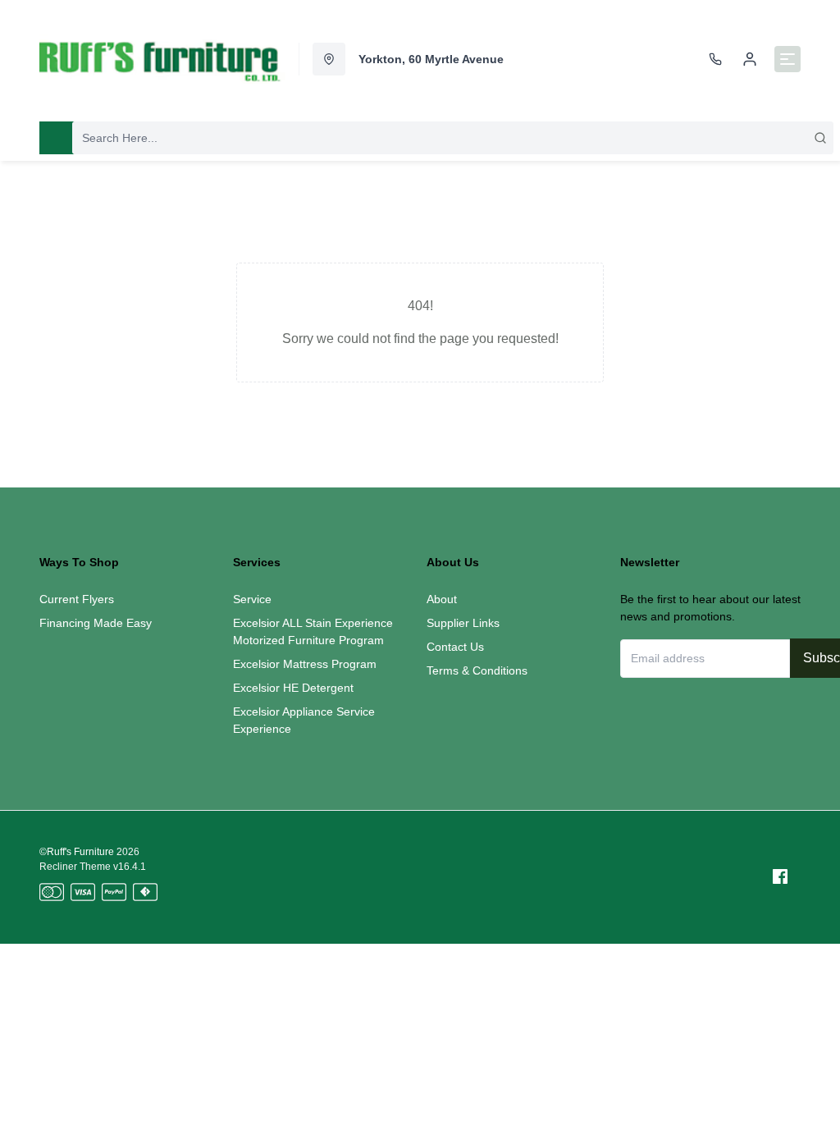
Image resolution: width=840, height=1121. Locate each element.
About (442, 599)
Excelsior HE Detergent (293, 687)
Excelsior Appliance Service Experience (304, 720)
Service (252, 599)
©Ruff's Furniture (76, 852)
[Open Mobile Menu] (787, 59)
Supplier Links (463, 622)
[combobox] (452, 137)
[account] (750, 59)
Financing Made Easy (95, 622)
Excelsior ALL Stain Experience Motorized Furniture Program (313, 631)
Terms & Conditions (477, 670)
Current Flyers (76, 599)
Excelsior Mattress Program (305, 663)
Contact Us (455, 646)
